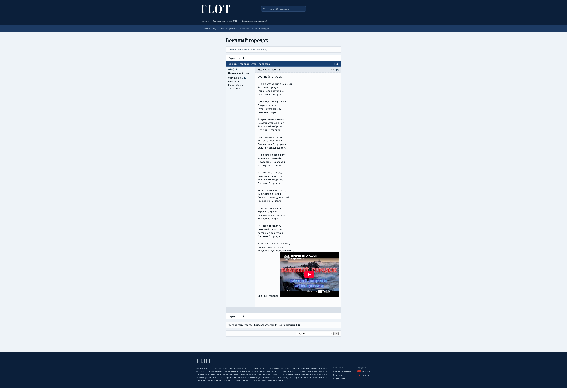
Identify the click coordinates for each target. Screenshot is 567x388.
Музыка (245, 28)
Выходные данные (342, 371)
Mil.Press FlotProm (289, 368)
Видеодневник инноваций (254, 21)
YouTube (366, 371)
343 (244, 77)
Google (227, 380)
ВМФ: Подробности (230, 28)
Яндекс (219, 380)
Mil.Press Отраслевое (270, 368)
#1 (337, 69)
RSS (336, 63)
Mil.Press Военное (250, 368)
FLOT (216, 9)
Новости (205, 21)
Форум (214, 28)
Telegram (366, 375)
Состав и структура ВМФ (225, 21)
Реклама (337, 375)
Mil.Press (232, 371)
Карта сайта (339, 379)
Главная (204, 28)
